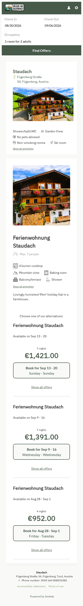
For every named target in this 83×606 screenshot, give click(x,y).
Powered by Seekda (42, 596)
